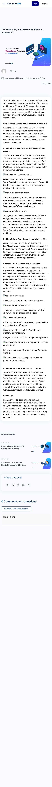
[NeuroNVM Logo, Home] (14, 3)
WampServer (28, 155)
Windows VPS (9, 136)
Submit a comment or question (16, 509)
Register (45, 4)
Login (35, 4)
